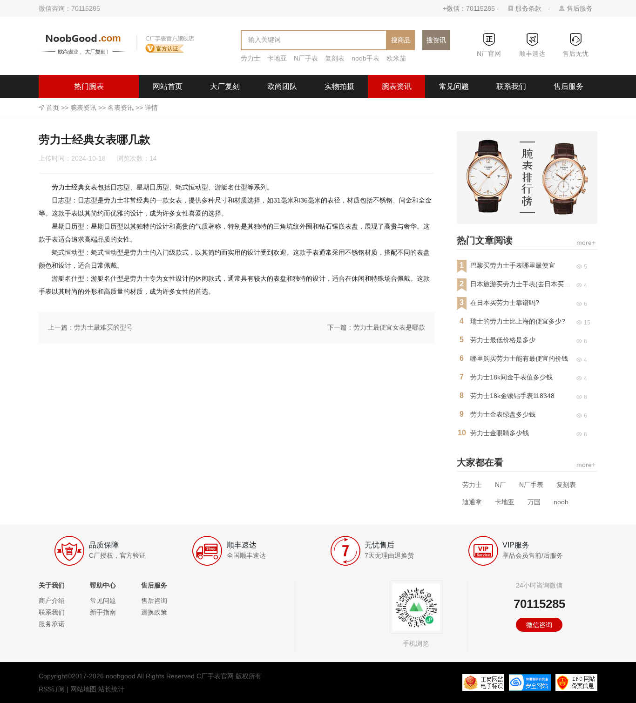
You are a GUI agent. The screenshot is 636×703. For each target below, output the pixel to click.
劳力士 (250, 58)
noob (561, 502)
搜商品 (401, 40)
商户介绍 (52, 600)
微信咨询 (539, 625)
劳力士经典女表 (74, 187)
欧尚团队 (282, 86)
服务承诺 (52, 624)
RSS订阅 (52, 689)
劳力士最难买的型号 (103, 327)
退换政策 (154, 612)
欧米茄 (396, 58)
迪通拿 (472, 502)
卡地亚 (277, 58)
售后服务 (580, 8)
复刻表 (335, 58)
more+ (585, 242)
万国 (534, 502)
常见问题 (454, 86)
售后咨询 (154, 600)
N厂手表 (306, 58)
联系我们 (511, 86)
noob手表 (365, 58)
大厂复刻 (225, 86)
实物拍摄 (339, 86)
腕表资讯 (397, 86)
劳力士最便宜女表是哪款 (389, 327)
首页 (52, 107)
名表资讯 (121, 107)
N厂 (500, 484)
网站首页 (168, 86)
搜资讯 (436, 40)
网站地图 (83, 689)
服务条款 (528, 8)
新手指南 (103, 612)
